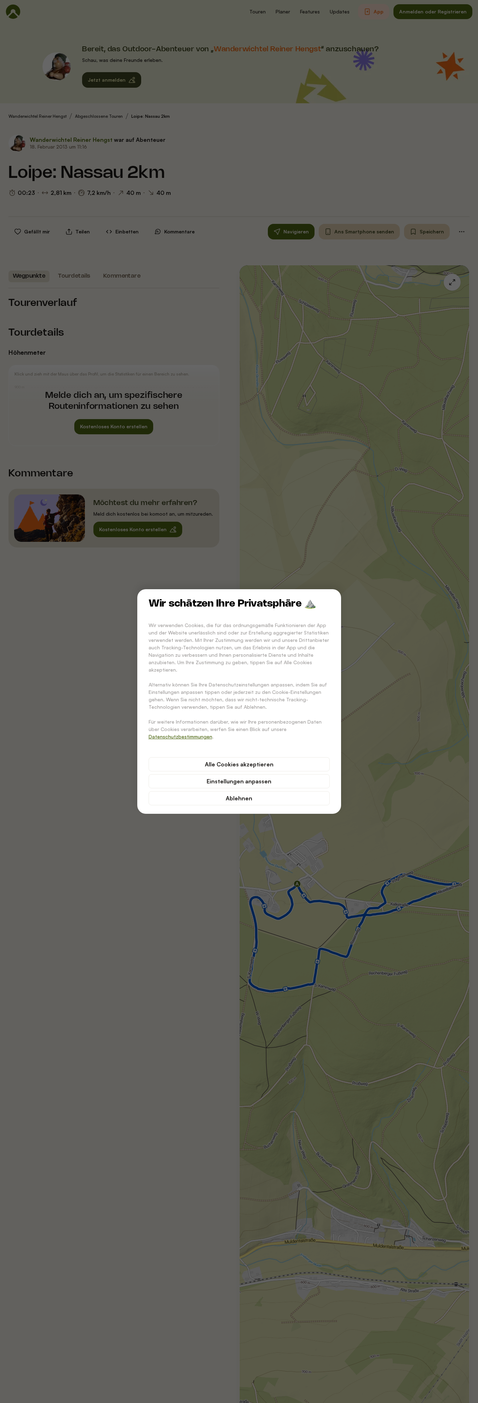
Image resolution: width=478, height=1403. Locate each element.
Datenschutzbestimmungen (180, 737)
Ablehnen (239, 798)
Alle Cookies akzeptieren (239, 764)
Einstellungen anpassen (239, 781)
